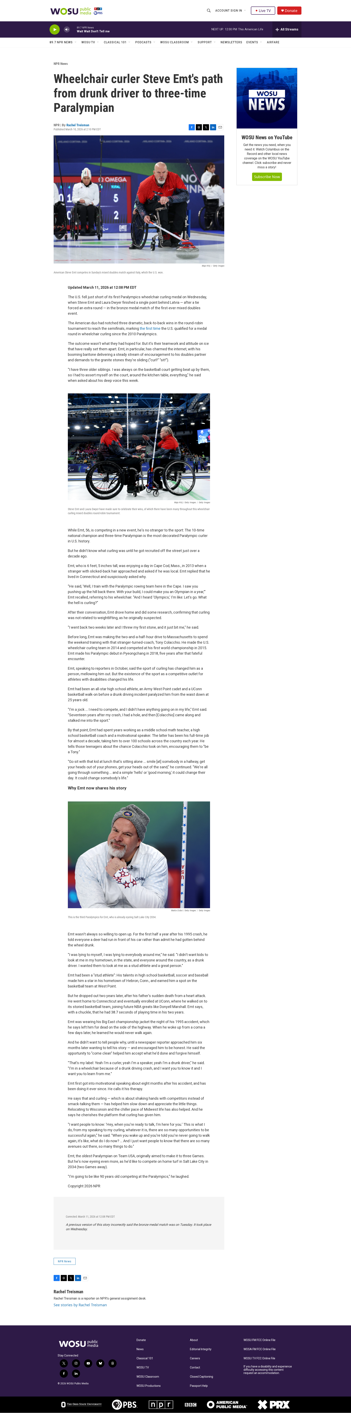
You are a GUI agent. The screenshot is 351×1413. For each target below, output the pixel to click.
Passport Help (199, 1385)
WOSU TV (88, 42)
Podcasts (143, 42)
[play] (54, 29)
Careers (195, 1358)
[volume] (66, 29)
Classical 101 (115, 42)
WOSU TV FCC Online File (259, 1358)
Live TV (265, 10)
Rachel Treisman (77, 125)
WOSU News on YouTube (267, 137)
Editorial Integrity (200, 1349)
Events (252, 42)
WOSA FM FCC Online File (260, 1349)
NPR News (61, 64)
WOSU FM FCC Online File (259, 1340)
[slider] (73, 29)
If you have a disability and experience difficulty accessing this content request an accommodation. (268, 1370)
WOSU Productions (148, 1385)
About (194, 1340)
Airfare (273, 42)
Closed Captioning (201, 1376)
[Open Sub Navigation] (245, 10)
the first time (150, 328)
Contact (195, 1367)
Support (205, 42)
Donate (291, 11)
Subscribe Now (267, 176)
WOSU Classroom (174, 42)
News (140, 1349)
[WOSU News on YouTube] (267, 98)
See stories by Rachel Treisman (80, 1304)
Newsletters (231, 42)
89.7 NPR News (61, 42)
